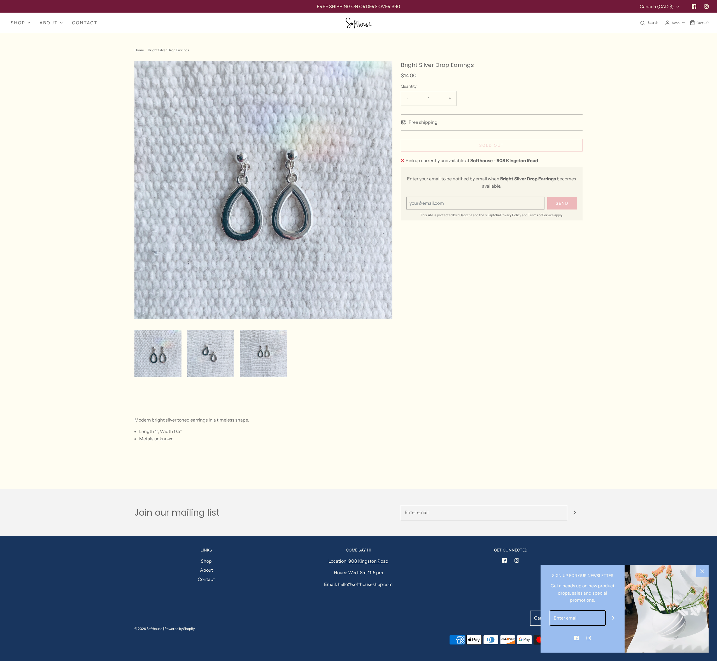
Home (139, 50)
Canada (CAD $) (657, 6)
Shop (206, 561)
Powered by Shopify (179, 629)
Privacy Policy (510, 215)
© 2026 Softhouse (148, 629)
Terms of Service (541, 215)
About (206, 570)
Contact (84, 22)
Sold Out (491, 145)
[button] (157, 353)
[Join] (575, 512)
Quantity (409, 86)
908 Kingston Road (368, 561)
